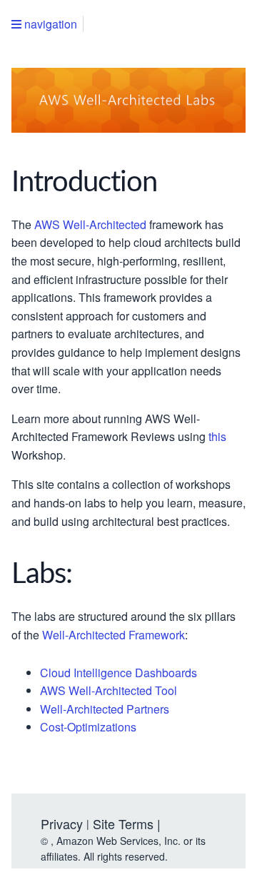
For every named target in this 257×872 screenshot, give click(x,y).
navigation (49, 24)
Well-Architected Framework (113, 635)
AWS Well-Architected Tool (108, 691)
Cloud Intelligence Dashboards (118, 673)
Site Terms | (127, 823)
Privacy (62, 823)
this (217, 437)
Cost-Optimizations (88, 727)
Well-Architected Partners (104, 709)
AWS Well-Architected (90, 225)
